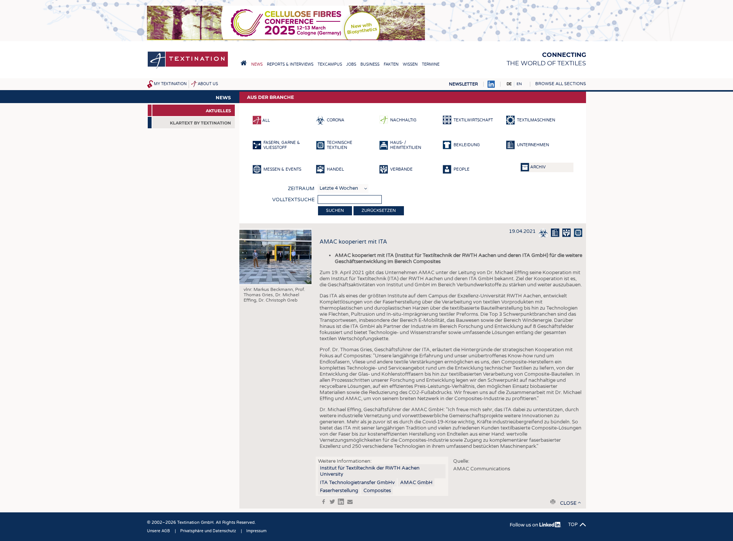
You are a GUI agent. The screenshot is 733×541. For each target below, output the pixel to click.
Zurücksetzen (379, 210)
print (553, 502)
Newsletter (463, 84)
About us (208, 84)
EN (519, 84)
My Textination (170, 84)
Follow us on (524, 525)
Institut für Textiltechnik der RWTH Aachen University (370, 471)
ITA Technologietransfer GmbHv (357, 483)
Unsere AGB (158, 531)
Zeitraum (301, 189)
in (341, 502)
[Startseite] (188, 68)
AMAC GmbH (416, 483)
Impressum (256, 531)
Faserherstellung (339, 491)
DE (509, 84)
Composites (377, 491)
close (568, 503)
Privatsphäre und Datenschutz (208, 531)
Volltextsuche (293, 200)
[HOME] (243, 63)
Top (573, 524)
